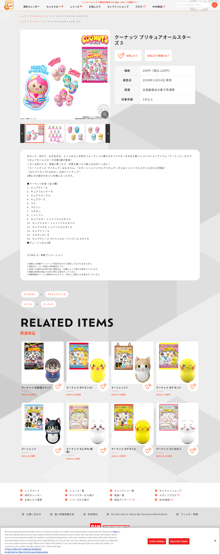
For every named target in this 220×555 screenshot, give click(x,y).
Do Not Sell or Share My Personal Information (139, 514)
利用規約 (93, 514)
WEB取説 (164, 499)
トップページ (32, 490)
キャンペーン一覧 (124, 490)
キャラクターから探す (82, 495)
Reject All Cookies (179, 541)
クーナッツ (48, 304)
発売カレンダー (33, 495)
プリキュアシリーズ (57, 294)
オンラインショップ (170, 490)
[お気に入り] (58, 386)
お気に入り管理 (33, 499)
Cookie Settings (156, 541)
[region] (110, 541)
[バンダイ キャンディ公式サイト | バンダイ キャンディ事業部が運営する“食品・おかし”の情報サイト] (9, 5)
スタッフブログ (168, 495)
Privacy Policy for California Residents (23, 549)
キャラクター (30, 294)
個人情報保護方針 (64, 514)
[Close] (215, 540)
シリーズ (28, 304)
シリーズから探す (79, 499)
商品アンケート (123, 499)
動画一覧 (119, 495)
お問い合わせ (33, 514)
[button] (22, 133)
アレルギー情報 (189, 514)
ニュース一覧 (77, 490)
